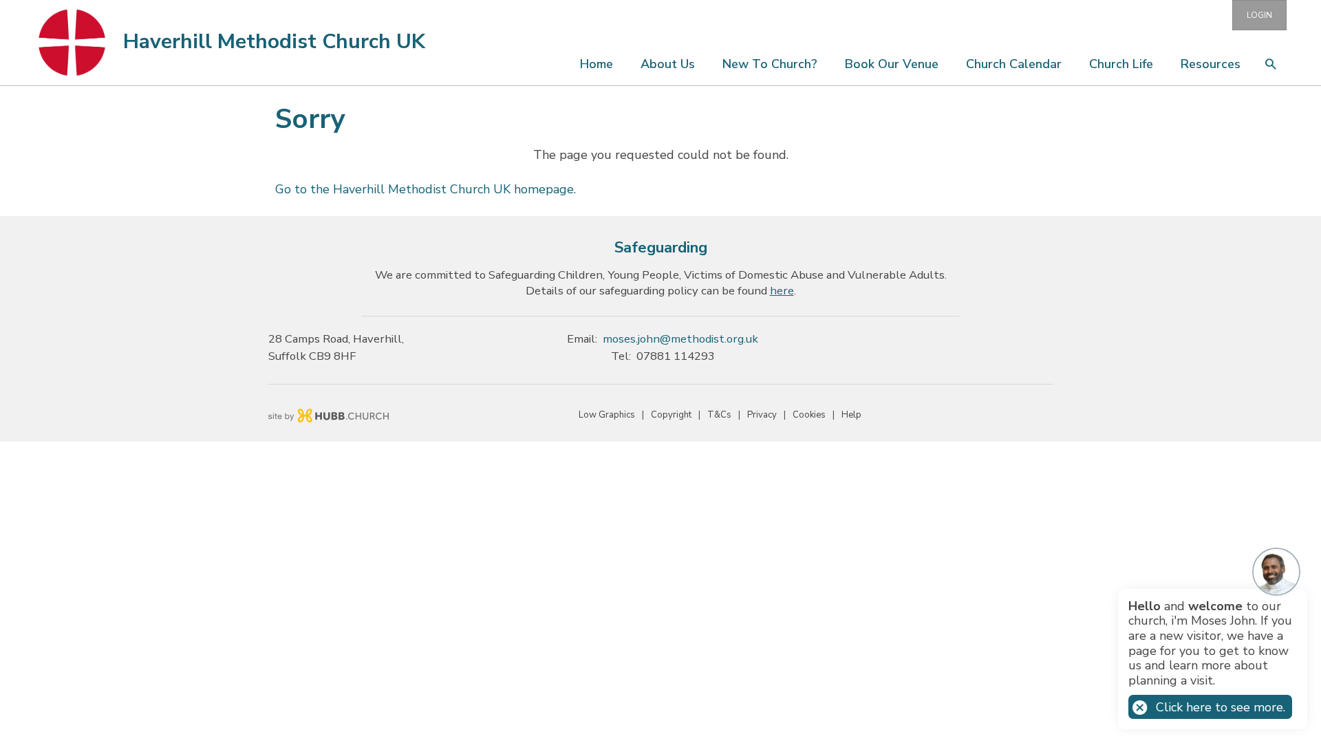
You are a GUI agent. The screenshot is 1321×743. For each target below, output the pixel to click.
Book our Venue (891, 64)
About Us (668, 64)
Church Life (1121, 64)
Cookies (809, 415)
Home (596, 64)
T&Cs (719, 415)
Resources (1211, 64)
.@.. (680, 339)
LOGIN (1259, 15)
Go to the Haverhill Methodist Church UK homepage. (425, 189)
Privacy (762, 415)
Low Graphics (607, 415)
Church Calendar (1014, 64)
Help (851, 415)
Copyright (671, 415)
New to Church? (769, 64)
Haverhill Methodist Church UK (274, 42)
